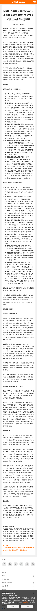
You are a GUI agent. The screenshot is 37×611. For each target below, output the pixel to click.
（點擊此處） (26, 602)
